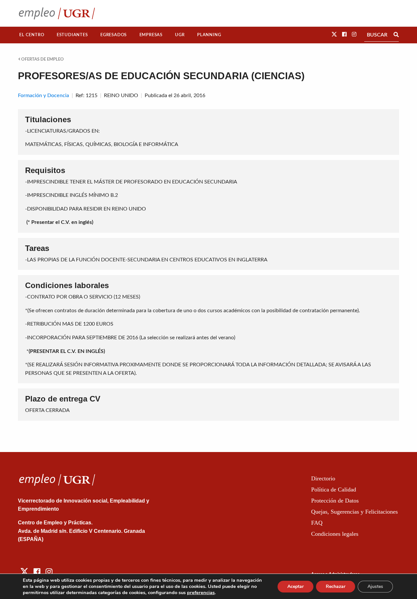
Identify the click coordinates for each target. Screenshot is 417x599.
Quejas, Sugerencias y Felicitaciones (354, 511)
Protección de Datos (335, 500)
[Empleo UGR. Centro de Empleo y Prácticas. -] (57, 13)
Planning (209, 35)
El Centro (31, 35)
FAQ (317, 522)
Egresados (113, 35)
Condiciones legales (334, 534)
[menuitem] (31, 35)
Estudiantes (72, 35)
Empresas (151, 35)
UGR (179, 35)
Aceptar (295, 586)
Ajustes (375, 586)
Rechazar (335, 586)
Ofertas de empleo (42, 59)
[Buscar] (396, 34)
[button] (334, 34)
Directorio (323, 478)
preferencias (201, 592)
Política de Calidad (333, 489)
